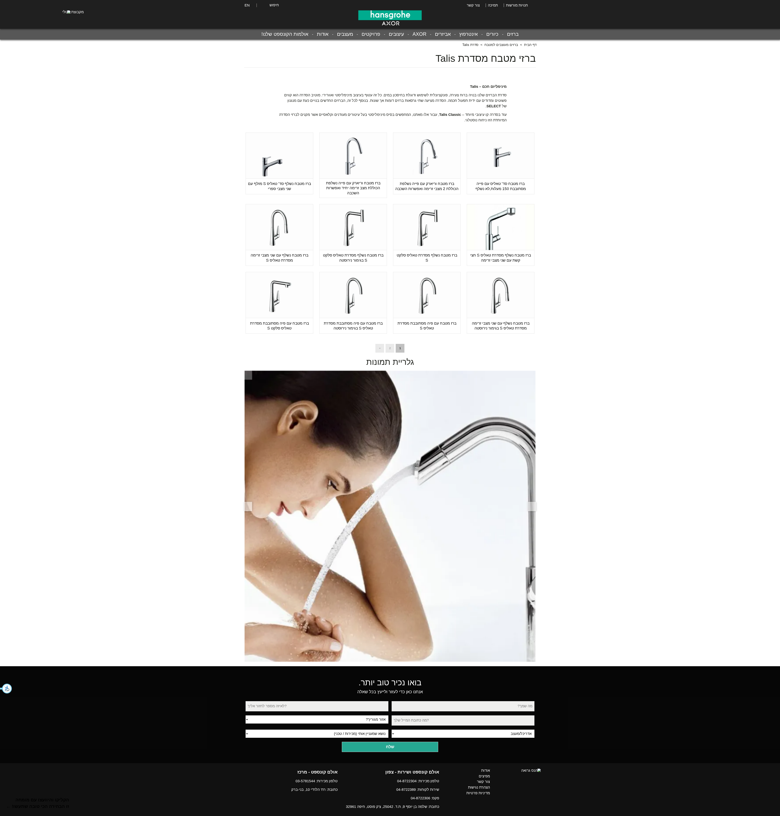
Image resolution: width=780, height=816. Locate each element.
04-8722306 (420, 798)
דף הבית (530, 45)
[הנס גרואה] (531, 770)
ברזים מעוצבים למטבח (501, 45)
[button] (6, 688)
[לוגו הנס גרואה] (390, 15)
